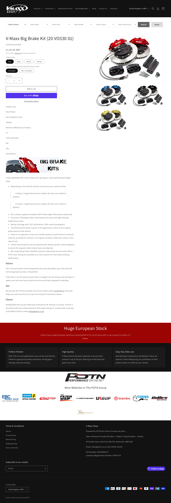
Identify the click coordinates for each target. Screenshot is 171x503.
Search (8, 431)
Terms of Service (12, 448)
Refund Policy (11, 439)
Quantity (9, 76)
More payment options (31, 101)
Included (11, 71)
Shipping (18, 53)
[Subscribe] (45, 468)
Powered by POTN (24, 497)
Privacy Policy (11, 435)
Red (9, 62)
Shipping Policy (11, 444)
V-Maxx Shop (14, 497)
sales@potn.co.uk (36, 311)
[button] (38, 8)
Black (29, 62)
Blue (19, 62)
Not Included (26, 71)
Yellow (39, 62)
